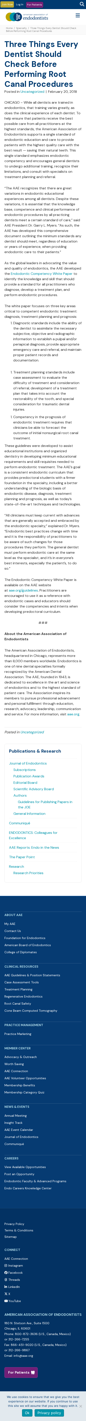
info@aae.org (23, 1356)
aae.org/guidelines (23, 590)
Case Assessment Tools (21, 982)
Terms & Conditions (18, 1230)
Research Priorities (28, 873)
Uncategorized (32, 91)
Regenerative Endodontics (23, 996)
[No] (80, 1406)
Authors (20, 795)
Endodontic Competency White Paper (41, 273)
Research (16, 866)
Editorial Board (25, 782)
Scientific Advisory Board (33, 789)
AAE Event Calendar (18, 1130)
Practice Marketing (17, 1034)
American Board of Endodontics (27, 945)
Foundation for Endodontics (24, 938)
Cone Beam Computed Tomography (30, 1011)
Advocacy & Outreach (20, 1057)
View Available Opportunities (25, 1167)
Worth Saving (14, 1064)
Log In (19, 4)
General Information (29, 813)
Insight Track (13, 1123)
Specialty (21, 28)
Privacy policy (49, 1413)
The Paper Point (22, 857)
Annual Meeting (15, 1116)
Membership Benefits (19, 1085)
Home (9, 28)
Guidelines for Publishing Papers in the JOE (45, 805)
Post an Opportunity (19, 1174)
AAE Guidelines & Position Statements (32, 975)
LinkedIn (14, 1287)
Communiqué (19, 823)
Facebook (15, 1273)
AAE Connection (16, 1071)
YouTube (14, 1301)
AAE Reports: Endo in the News (34, 847)
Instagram (15, 1266)
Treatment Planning (18, 989)
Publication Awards (28, 776)
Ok (27, 1413)
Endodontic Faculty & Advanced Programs (35, 1181)
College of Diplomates (20, 952)
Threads (14, 1280)
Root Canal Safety (17, 1004)
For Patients (34, 4)
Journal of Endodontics (28, 763)
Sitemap (10, 1237)
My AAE (9, 924)
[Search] (82, 4)
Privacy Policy (14, 1224)
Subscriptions (24, 769)
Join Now (7, 4)
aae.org (73, 714)
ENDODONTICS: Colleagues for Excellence (33, 835)
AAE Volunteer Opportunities (25, 1078)
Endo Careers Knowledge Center (28, 1188)
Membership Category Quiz (24, 1092)
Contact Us (12, 931)
